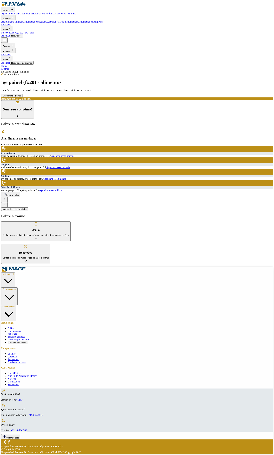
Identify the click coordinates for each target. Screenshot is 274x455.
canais (19, 399)
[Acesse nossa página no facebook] (8, 443)
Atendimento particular (33, 21)
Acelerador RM (53, 21)
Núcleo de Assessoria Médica (22, 376)
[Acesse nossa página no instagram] (3, 443)
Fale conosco (7, 32)
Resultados (16, 36)
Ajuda (5, 29)
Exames (6, 10)
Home (4, 66)
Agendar (5, 35)
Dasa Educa (14, 381)
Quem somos (14, 331)
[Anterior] (4, 199)
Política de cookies (17, 343)
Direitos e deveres (17, 362)
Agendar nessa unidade (63, 156)
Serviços (7, 18)
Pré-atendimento (69, 21)
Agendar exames (9, 13)
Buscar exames (25, 13)
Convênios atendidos (65, 13)
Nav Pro (12, 378)
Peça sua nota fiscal (24, 32)
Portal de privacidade (18, 339)
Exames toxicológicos (44, 13)
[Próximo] (4, 204)
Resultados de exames (21, 63)
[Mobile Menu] (4, 40)
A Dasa (11, 328)
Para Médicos (14, 373)
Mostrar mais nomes (12, 96)
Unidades (6, 24)
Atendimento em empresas (90, 21)
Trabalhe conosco (16, 336)
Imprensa (12, 333)
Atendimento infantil (11, 21)
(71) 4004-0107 (35, 415)
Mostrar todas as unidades (15, 209)
